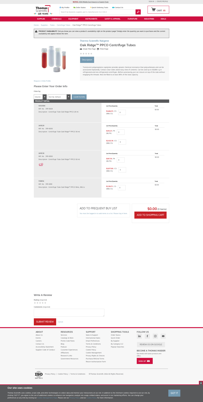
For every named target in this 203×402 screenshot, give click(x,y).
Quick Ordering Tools (100, 7)
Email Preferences (93, 341)
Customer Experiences (69, 350)
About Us (39, 335)
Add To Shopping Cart (150, 215)
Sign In (151, 1)
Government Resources (69, 359)
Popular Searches (117, 347)
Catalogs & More (67, 338)
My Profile (65, 7)
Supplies (41, 19)
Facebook (147, 336)
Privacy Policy (91, 347)
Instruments (91, 19)
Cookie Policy (91, 350)
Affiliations (65, 353)
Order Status (81, 7)
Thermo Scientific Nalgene (94, 40)
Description (87, 59)
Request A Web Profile (42, 81)
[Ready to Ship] (41, 167)
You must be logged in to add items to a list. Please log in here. (103, 213)
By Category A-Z (117, 344)
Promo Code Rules (68, 341)
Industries (149, 19)
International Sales (93, 338)
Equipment (73, 19)
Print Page (104, 49)
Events (38, 338)
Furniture (132, 19)
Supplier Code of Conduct (45, 350)
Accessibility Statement (45, 347)
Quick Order (115, 338)
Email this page (89, 49)
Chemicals (56, 19)
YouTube (163, 336)
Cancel (60, 322)
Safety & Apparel (112, 19)
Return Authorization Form (96, 361)
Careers (39, 341)
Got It (174, 393)
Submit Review (45, 321)
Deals (163, 19)
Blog (62, 344)
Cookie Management (94, 353)
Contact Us (119, 7)
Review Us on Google (151, 344)
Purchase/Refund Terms (95, 359)
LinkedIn (139, 336)
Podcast (64, 347)
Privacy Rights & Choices (95, 355)
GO (138, 12)
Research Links (66, 355)
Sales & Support (92, 335)
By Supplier (115, 341)
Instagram (155, 336)
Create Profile (162, 1)
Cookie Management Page (47, 398)
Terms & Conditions (93, 344)
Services (64, 335)
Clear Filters (79, 97)
